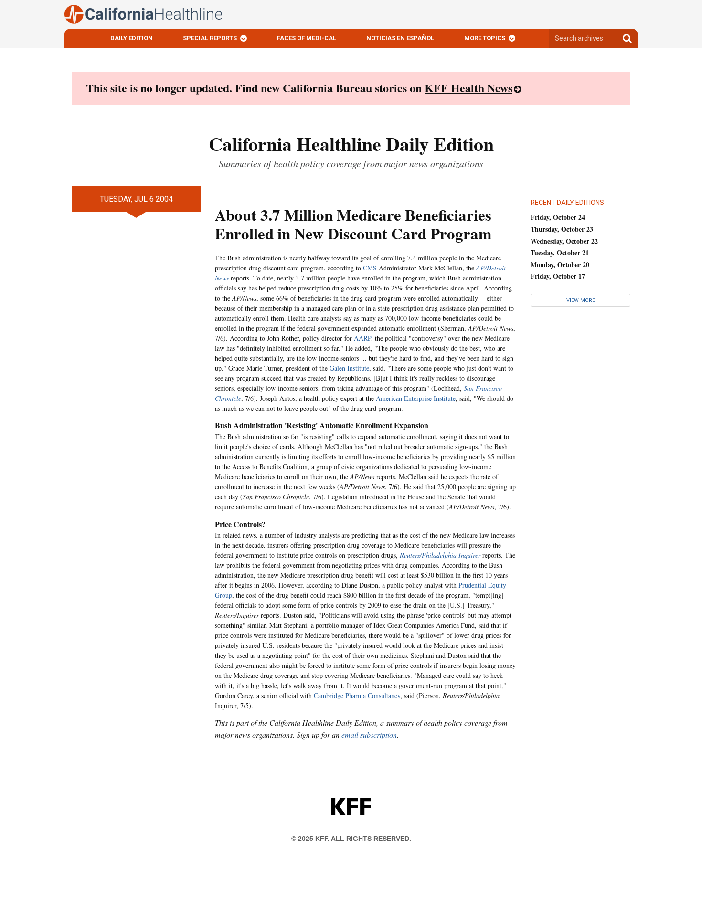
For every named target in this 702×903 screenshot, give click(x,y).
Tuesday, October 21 (560, 252)
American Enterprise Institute (416, 398)
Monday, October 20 (560, 264)
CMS (370, 267)
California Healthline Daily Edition (351, 143)
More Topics (484, 38)
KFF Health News (468, 87)
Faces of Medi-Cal (306, 38)
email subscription (369, 735)
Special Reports (210, 38)
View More (580, 300)
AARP (362, 338)
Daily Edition (131, 38)
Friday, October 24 (558, 217)
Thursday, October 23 (562, 229)
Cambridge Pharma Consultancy (357, 695)
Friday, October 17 (558, 276)
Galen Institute (349, 368)
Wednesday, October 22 (564, 241)
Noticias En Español (400, 38)
